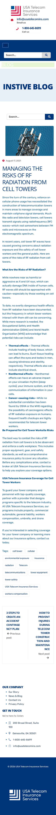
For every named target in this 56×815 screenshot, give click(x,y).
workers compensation (16, 594)
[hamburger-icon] (5, 45)
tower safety (11, 579)
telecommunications (15, 572)
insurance (39, 558)
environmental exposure (17, 558)
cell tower (17, 551)
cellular (31, 551)
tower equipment (39, 572)
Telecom (23, 565)
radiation (9, 565)
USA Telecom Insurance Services (21, 586)
